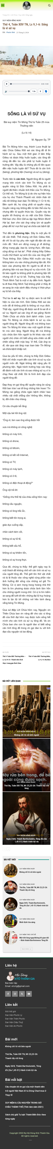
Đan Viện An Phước (14, 1026)
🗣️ (46, 91)
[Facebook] (19, 672)
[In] (13, 672)
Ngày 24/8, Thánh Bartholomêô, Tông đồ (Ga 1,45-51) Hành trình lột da (26, 840)
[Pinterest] (31, 672)
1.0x (34, 91)
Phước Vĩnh (10, 32)
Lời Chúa (14, 15)
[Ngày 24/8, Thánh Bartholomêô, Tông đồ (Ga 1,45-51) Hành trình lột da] (26, 818)
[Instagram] (15, 994)
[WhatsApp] (36, 672)
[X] (25, 672)
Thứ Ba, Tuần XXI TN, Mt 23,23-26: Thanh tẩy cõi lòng (26, 786)
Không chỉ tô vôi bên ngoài (26, 735)
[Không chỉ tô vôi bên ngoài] (26, 711)
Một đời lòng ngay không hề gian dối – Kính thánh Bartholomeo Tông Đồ (34, 939)
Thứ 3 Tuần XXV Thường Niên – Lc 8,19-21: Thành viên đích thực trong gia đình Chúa (14, 659)
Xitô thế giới (10, 1011)
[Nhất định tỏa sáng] (10, 921)
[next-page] (8, 849)
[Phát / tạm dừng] (6, 83)
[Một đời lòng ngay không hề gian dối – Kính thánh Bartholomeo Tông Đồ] (10, 938)
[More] (44, 39)
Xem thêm (25, 949)
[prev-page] (4, 849)
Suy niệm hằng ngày (26, 15)
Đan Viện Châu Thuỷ (14, 1022)
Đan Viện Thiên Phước (15, 1019)
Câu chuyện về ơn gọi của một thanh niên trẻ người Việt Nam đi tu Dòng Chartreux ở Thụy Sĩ (25, 1091)
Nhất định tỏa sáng (27, 922)
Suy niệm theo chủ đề (27, 934)
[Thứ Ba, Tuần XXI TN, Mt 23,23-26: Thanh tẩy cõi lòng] (26, 765)
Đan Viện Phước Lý (13, 1015)
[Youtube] (29, 994)
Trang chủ (6, 15)
